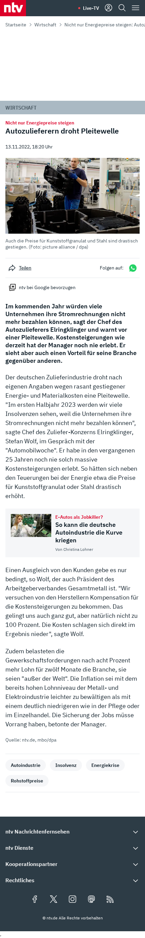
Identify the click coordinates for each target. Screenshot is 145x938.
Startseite (15, 25)
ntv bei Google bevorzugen (47, 287)
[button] (72, 204)
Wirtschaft (45, 25)
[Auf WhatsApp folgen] (133, 268)
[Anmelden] (109, 8)
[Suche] (122, 8)
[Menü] (136, 8)
